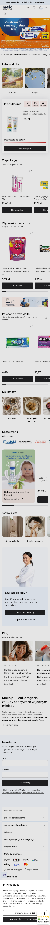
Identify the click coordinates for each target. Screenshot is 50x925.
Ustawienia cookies (25, 913)
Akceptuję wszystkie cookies (25, 919)
